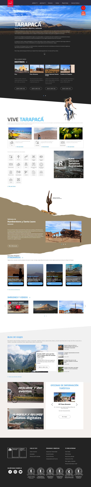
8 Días (69, 283)
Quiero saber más (20, 88)
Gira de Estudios (50, 454)
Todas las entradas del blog (15, 376)
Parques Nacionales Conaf (71, 463)
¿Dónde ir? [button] (34, 3)
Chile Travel (67, 451)
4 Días (11, 283)
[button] (43, 95)
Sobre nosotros (33, 451)
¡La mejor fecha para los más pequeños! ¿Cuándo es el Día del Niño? (71, 361)
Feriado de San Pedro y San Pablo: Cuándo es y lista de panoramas (71, 368)
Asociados (32, 454)
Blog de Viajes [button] (65, 3)
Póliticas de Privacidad (35, 456)
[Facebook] (10, 471)
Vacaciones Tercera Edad (51, 451)
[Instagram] (15, 471)
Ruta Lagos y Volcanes (70, 461)
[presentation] (6, 306)
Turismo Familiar (50, 456)
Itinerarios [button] (50, 3)
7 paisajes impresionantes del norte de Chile (71, 353)
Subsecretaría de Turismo (52, 458)
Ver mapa (64, 416)
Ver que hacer (20, 146)
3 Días (50, 283)
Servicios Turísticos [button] (75, 3)
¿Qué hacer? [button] (42, 3)
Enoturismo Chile (69, 458)
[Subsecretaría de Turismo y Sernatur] (17, 452)
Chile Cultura (68, 454)
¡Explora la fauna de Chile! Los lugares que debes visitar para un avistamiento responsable (71, 346)
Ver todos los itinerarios (14, 289)
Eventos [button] (57, 3)
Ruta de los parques (69, 456)
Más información (13, 246)
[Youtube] (20, 471)
